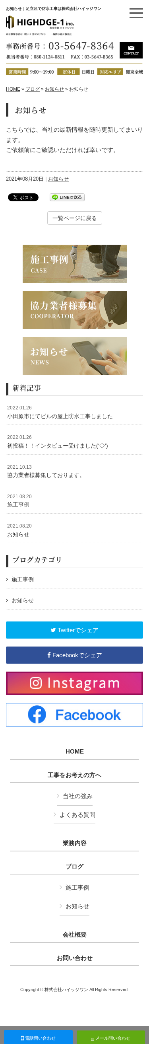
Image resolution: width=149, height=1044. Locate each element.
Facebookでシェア (76, 655)
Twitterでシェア (77, 630)
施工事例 (19, 501)
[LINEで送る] (67, 196)
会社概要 (75, 934)
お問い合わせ (75, 958)
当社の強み (78, 796)
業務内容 (75, 843)
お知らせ (54, 89)
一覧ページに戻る (74, 218)
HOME (13, 89)
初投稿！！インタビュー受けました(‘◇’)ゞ (60, 441)
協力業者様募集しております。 (46, 471)
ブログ (32, 89)
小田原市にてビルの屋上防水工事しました (60, 412)
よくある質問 (77, 814)
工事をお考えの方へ (74, 775)
